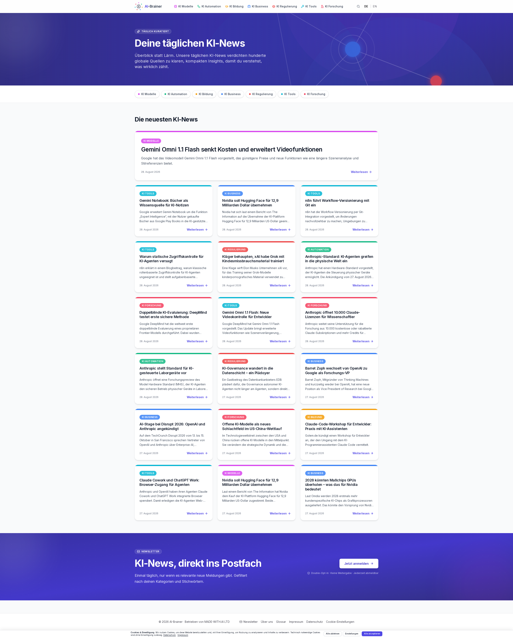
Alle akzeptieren (372, 633)
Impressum (296, 621)
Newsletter (250, 621)
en (375, 6)
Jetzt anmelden (356, 564)
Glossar (281, 621)
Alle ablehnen (332, 633)
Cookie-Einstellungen (340, 621)
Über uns (267, 621)
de (366, 6)
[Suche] (358, 6)
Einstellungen (351, 633)
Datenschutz (314, 621)
